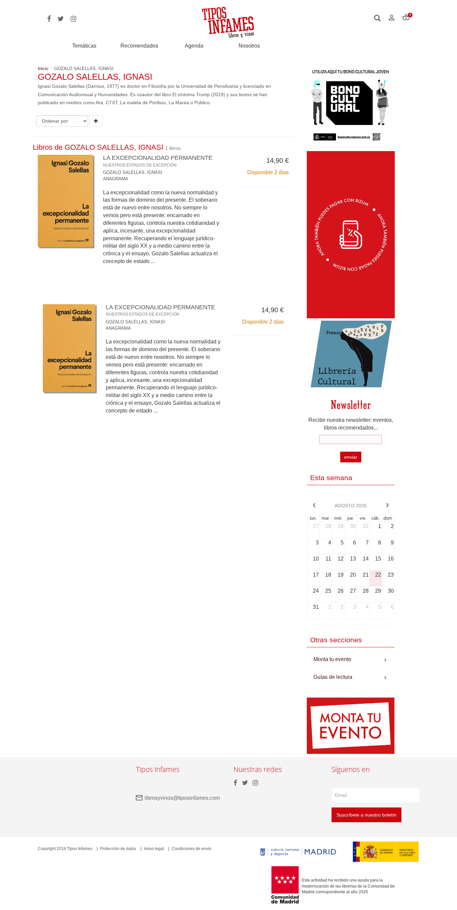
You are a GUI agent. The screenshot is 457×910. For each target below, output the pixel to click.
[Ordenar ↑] (95, 121)
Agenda (194, 46)
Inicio (43, 68)
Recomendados (139, 46)
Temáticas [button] (84, 46)
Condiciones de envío (191, 848)
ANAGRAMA (115, 178)
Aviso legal (154, 848)
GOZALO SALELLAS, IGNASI (132, 172)
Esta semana (331, 477)
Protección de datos (118, 848)
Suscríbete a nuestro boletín (366, 815)
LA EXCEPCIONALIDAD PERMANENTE (157, 160)
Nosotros (249, 46)
